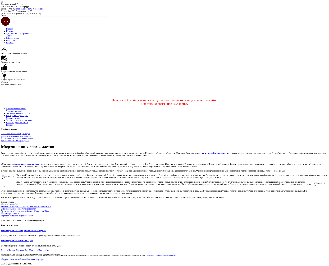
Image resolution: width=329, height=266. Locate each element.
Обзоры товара (12, 38)
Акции (9, 36)
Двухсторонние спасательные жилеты (17, 138)
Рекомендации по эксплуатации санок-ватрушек (23, 231)
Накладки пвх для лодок (17, 116)
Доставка (20, 250)
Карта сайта (43, 250)
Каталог (9, 31)
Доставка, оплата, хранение (18, 33)
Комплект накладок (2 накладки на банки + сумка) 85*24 (26, 206)
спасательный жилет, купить (214, 153)
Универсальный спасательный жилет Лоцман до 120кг (25, 211)
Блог (27, 250)
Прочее (9, 125)
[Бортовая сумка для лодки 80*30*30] (10, 213)
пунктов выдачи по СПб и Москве (28, 9)
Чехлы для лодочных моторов (19, 120)
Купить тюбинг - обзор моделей (15, 140)
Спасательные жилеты (16, 109)
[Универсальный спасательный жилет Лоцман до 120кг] (18, 209)
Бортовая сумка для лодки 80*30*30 (17, 216)
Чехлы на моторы (14, 111)
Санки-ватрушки (13, 118)
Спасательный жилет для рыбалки (16, 136)
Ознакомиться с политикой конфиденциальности (161, 255)
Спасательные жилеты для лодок (15, 133)
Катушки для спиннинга (17, 122)
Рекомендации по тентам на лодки (17, 241)
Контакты (10, 40)
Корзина (9, 43)
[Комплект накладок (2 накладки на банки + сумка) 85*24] (10, 204)
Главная (9, 29)
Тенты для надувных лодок (18, 113)
